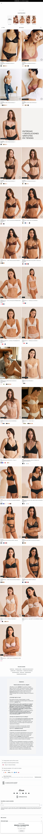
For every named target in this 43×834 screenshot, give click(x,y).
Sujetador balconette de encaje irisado (31, 540)
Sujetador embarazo (19, 670)
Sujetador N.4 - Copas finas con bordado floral (10, 658)
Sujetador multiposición (27, 380)
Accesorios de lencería (15, 672)
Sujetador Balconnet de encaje (29, 579)
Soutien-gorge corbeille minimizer (8, 618)
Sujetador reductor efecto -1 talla (8, 460)
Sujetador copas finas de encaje (7, 102)
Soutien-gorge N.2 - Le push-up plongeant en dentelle (10, 341)
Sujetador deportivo (28, 672)
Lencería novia (22, 672)
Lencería (22, 10)
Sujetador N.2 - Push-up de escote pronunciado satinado (10, 221)
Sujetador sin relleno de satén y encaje (9, 540)
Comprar (21, 830)
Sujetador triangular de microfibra (8, 420)
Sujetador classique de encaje (7, 63)
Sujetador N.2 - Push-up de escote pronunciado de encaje (10, 301)
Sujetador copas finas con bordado (30, 220)
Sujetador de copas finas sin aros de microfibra (8, 381)
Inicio (20, 10)
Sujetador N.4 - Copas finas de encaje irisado (10, 260)
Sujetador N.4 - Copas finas (28, 420)
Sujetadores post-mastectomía (28, 670)
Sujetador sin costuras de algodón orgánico (10, 500)
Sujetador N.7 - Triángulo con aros (29, 300)
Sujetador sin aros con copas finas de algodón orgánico (32, 501)
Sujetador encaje (13, 670)
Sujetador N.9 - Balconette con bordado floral (32, 618)
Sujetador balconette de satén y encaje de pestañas (31, 261)
